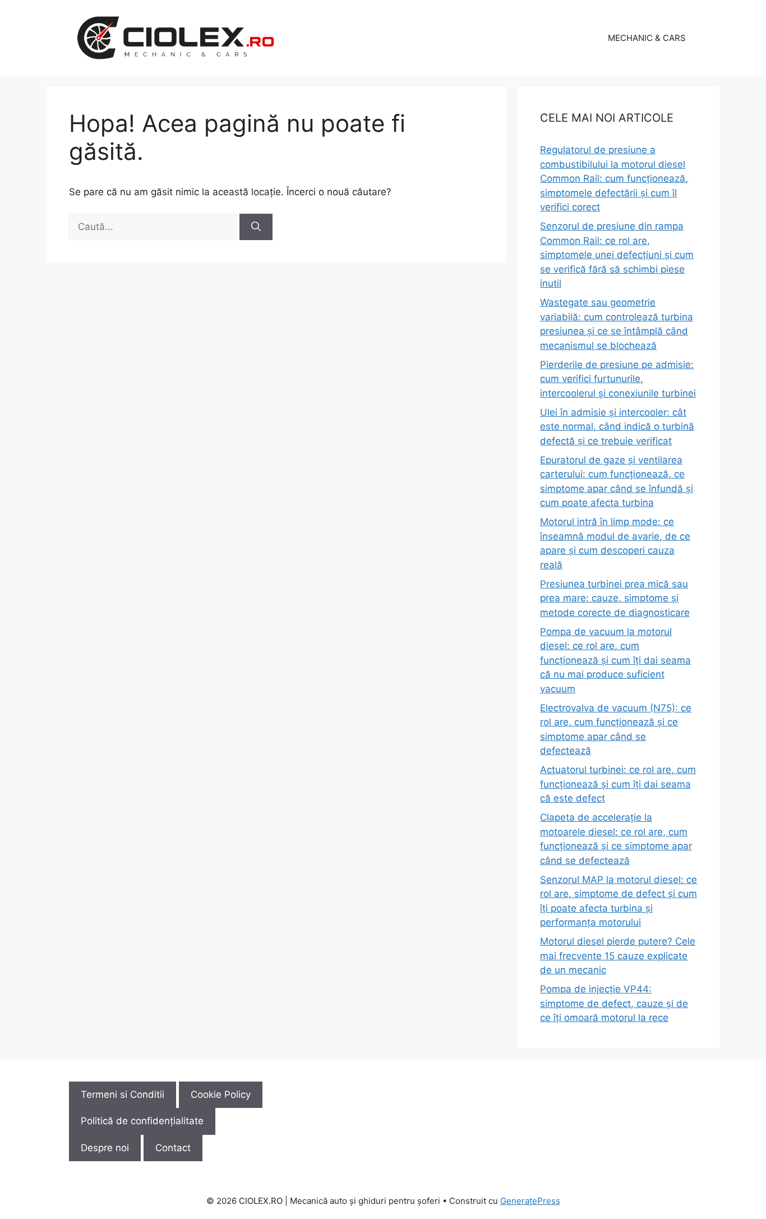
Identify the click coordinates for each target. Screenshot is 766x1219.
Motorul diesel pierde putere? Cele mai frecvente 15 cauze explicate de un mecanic (617, 956)
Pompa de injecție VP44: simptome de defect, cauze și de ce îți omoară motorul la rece (614, 1003)
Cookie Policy (221, 1094)
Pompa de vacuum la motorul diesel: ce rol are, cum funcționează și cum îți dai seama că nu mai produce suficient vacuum (615, 660)
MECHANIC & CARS (647, 38)
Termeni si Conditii (122, 1094)
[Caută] (256, 227)
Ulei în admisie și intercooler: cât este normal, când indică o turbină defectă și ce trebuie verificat (617, 427)
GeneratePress (530, 1200)
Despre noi (105, 1147)
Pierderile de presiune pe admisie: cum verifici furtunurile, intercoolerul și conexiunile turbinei (618, 379)
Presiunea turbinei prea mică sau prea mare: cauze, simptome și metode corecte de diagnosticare (615, 598)
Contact (173, 1147)
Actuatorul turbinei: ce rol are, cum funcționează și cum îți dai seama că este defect (618, 784)
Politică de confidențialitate (142, 1120)
